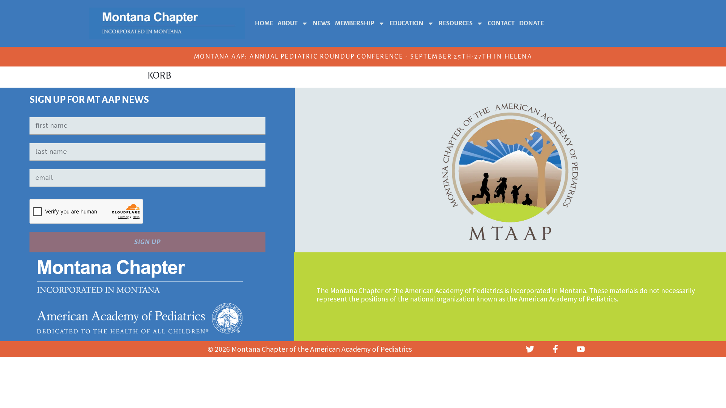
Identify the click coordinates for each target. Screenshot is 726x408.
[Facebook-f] (555, 349)
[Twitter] (530, 349)
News (321, 23)
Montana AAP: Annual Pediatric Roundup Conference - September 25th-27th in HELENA (363, 56)
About (288, 23)
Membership (354, 23)
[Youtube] (581, 349)
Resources (456, 23)
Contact (501, 23)
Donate (531, 23)
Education (406, 23)
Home (264, 23)
